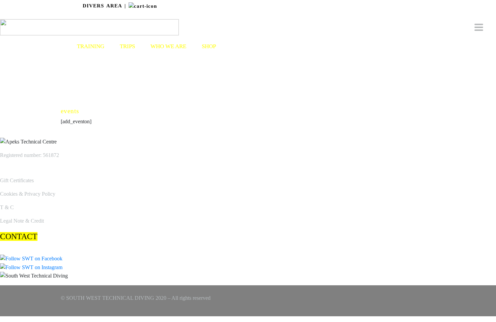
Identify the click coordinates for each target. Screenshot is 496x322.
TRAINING (90, 46)
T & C (7, 207)
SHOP (209, 46)
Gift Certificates (17, 180)
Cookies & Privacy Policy (27, 194)
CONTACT (18, 236)
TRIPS (127, 46)
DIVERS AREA (102, 5)
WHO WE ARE (168, 46)
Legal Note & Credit (22, 221)
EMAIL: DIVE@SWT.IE (471, 15)
